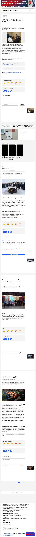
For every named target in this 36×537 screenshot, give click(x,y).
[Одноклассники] (6, 91)
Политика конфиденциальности (7, 535)
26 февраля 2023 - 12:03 (5, 170)
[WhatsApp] (11, 91)
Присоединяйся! (30, 534)
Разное (22, 492)
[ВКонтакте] (4, 91)
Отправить (22, 104)
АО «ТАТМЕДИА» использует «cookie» (8, 533)
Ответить (3, 251)
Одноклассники (18, 72)
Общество (5, 16)
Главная (13, 492)
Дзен (3, 73)
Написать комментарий (14, 254)
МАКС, (11, 72)
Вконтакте (14, 72)
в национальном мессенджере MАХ (9, 68)
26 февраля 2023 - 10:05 (5, 379)
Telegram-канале (7, 64)
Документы (18, 492)
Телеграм (5, 73)
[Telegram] (8, 91)
